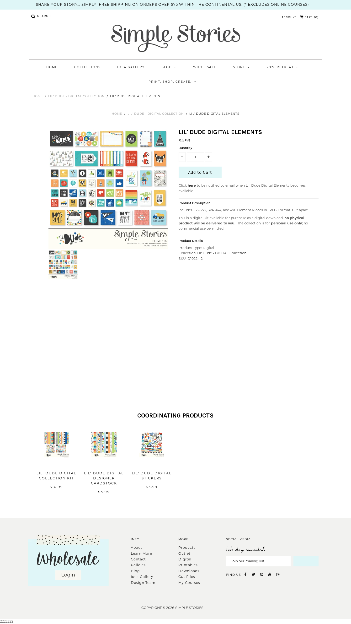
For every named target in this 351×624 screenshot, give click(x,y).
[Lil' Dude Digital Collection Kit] (56, 464)
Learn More (141, 553)
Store (239, 67)
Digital (208, 248)
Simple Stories (189, 608)
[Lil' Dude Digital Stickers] (152, 464)
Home (52, 67)
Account (289, 17)
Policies (138, 565)
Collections (87, 67)
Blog (166, 67)
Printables (188, 565)
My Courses (189, 583)
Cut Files (186, 577)
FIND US (233, 574)
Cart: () (311, 17)
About (136, 547)
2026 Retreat (280, 67)
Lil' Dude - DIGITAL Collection (76, 96)
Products (187, 547)
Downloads (188, 571)
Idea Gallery (131, 67)
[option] (108, 189)
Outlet (184, 553)
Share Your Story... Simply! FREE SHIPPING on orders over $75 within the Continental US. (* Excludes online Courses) (172, 4)
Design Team (143, 583)
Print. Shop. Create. (170, 81)
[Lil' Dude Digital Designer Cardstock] (104, 464)
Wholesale (204, 67)
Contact (138, 559)
